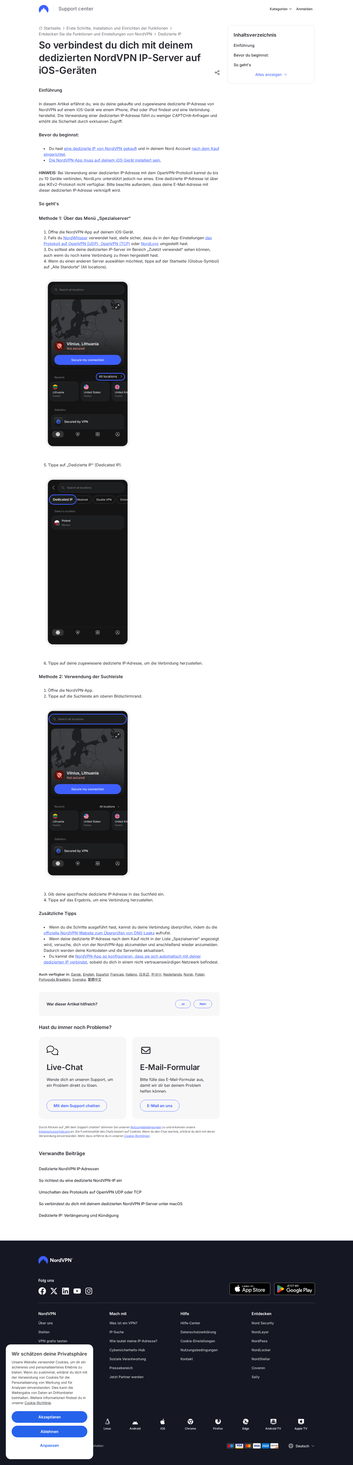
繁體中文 (94, 979)
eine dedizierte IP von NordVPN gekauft (100, 148)
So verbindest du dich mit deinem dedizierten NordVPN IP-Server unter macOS (110, 1203)
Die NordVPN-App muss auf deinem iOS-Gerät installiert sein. (105, 160)
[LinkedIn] (65, 1291)
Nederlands (172, 974)
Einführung (244, 45)
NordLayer (260, 1332)
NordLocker (261, 1350)
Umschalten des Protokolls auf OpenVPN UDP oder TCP (90, 1192)
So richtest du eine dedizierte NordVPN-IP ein (80, 1180)
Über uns (45, 1323)
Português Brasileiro (54, 979)
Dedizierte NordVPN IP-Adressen (69, 1168)
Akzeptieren (49, 1417)
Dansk (76, 974)
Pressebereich (121, 1368)
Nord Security (263, 1323)
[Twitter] (54, 1291)
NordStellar (261, 1359)
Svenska (79, 979)
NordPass (260, 1341)
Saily (256, 1377)
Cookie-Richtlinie (38, 1403)
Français (117, 974)
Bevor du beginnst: (251, 55)
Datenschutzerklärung (54, 1131)
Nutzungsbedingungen (146, 1127)
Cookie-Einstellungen (198, 1341)
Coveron (258, 1368)
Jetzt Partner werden (126, 1377)
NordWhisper (75, 237)
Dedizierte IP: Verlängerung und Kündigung (79, 1215)
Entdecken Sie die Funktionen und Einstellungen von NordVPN (95, 34)
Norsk (188, 974)
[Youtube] (77, 1291)
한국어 (156, 974)
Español (102, 974)
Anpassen (49, 1445)
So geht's (242, 64)
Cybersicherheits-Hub (127, 1350)
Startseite (52, 28)
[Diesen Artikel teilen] (217, 72)
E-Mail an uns (159, 1105)
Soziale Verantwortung (127, 1359)
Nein (203, 1004)
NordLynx (150, 243)
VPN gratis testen (52, 1341)
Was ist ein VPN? (123, 1323)
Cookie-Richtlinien (137, 1136)
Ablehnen (49, 1431)
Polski (199, 974)
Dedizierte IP (169, 34)
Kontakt (187, 1359)
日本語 (144, 974)
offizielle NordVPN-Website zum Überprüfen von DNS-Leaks (99, 932)
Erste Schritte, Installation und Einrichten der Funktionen (117, 28)
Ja (183, 1004)
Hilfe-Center (190, 1323)
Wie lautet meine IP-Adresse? (133, 1341)
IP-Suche (116, 1332)
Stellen (43, 1332)
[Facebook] (42, 1291)
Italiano (131, 974)
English (88, 974)
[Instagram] (89, 1291)
